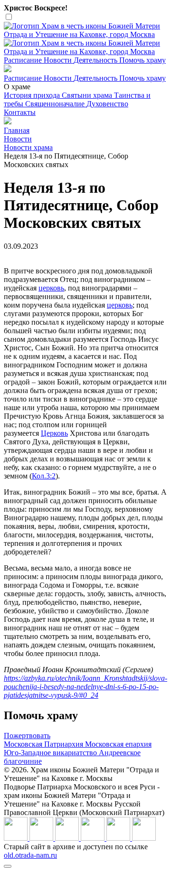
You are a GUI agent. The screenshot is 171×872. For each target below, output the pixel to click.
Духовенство (107, 104)
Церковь (54, 433)
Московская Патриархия (44, 744)
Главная (16, 130)
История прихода (33, 95)
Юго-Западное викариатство (51, 753)
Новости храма (28, 147)
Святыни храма (88, 95)
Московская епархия (118, 744)
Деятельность (96, 60)
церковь (51, 288)
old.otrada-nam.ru (30, 855)
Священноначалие (55, 104)
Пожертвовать (27, 735)
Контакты (20, 112)
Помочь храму (142, 60)
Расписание (24, 60)
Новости (59, 60)
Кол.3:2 (44, 476)
